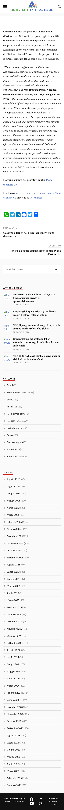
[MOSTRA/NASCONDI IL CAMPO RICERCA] (59, 7)
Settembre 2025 (15, 557)
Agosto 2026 (13, 479)
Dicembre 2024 (15, 621)
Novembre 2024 (15, 628)
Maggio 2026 (13, 500)
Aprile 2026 (13, 507)
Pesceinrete (36, 197)
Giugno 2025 (13, 578)
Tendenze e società (16, 456)
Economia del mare (16, 392)
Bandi (10, 385)
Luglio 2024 (13, 657)
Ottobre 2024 (14, 635)
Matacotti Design (15, 801)
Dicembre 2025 (15, 536)
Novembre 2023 (15, 714)
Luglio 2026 (13, 486)
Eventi (10, 399)
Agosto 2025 (13, 564)
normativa (12, 406)
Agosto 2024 (13, 650)
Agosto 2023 (13, 735)
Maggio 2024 (13, 671)
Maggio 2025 (13, 585)
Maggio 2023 (13, 756)
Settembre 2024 (15, 642)
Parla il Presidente (16, 413)
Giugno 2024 (13, 664)
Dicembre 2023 (15, 707)
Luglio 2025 (13, 571)
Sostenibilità (13, 449)
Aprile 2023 (13, 763)
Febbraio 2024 (14, 692)
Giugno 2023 (13, 749)
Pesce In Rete (14, 420)
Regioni (11, 435)
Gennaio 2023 (14, 785)
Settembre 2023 (15, 728)
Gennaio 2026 (14, 528)
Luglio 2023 (13, 742)
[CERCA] (56, 269)
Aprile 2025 (13, 593)
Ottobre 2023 (14, 721)
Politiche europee (16, 427)
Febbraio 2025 (14, 607)
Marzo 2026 (13, 514)
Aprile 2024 (13, 678)
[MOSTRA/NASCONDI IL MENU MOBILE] (5, 7)
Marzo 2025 (13, 600)
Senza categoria (15, 442)
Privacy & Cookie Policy (53, 801)
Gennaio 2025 (14, 614)
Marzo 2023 (13, 770)
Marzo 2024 (13, 685)
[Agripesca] (32, 6)
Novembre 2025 (15, 543)
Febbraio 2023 (14, 778)
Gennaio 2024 (14, 699)
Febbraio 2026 (14, 521)
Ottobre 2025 (14, 550)
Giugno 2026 (13, 493)
